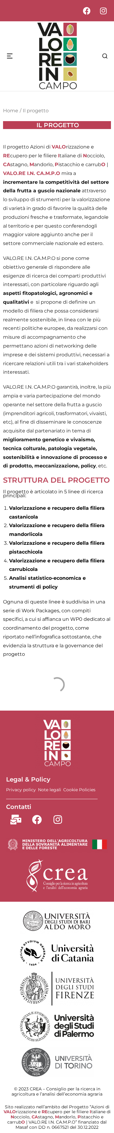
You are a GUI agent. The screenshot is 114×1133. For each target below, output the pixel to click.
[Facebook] (86, 10)
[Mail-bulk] (16, 819)
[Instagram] (103, 10)
